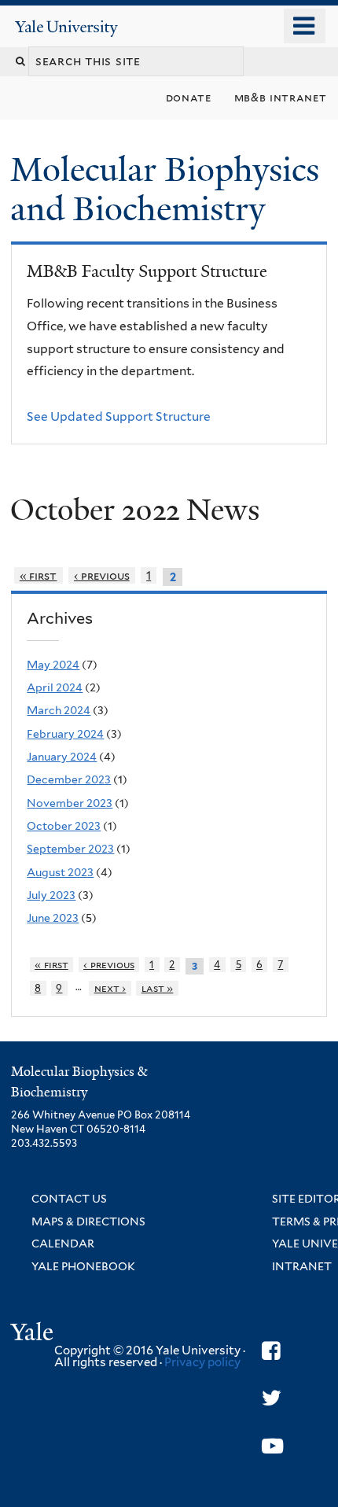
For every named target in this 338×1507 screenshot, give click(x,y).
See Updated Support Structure (119, 416)
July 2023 (51, 895)
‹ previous (102, 575)
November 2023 (69, 803)
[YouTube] (272, 1446)
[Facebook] (271, 1350)
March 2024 (58, 710)
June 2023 (53, 918)
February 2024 (65, 734)
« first (38, 575)
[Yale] (34, 1334)
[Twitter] (271, 1398)
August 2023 (60, 872)
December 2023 (69, 779)
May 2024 (53, 664)
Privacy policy (202, 1362)
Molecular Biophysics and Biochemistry (164, 189)
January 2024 (62, 756)
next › (110, 988)
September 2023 (70, 848)
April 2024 (55, 687)
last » (157, 988)
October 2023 (64, 826)
